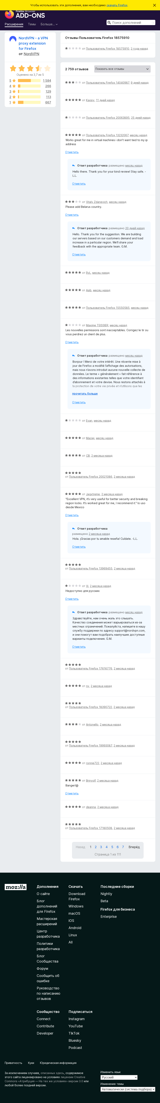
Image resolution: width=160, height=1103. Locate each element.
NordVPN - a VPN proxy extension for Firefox (33, 43)
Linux (72, 935)
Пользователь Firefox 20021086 (90, 476)
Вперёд (134, 847)
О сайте (43, 894)
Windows (76, 906)
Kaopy (90, 100)
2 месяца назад (101, 455)
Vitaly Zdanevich (97, 202)
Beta (104, 901)
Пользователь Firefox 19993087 (90, 745)
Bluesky (74, 1040)
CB (88, 455)
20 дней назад (135, 228)
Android (74, 928)
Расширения (14, 24)
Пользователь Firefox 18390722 (90, 707)
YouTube (75, 1026)
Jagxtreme (93, 494)
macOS (74, 913)
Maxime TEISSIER (97, 325)
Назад (80, 847)
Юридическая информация (58, 1062)
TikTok (74, 1033)
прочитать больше (85, 393)
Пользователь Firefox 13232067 (107, 135)
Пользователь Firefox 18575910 (107, 48)
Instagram (76, 1019)
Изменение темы (112, 1083)
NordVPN (31, 54)
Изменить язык (110, 1072)
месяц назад (138, 135)
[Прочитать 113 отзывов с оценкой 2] (29, 96)
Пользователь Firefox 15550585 (108, 307)
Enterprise (108, 916)
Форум (42, 968)
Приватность (13, 1062)
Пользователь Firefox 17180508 (90, 828)
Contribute (45, 1026)
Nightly (106, 894)
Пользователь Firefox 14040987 (107, 82)
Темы (32, 24)
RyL (88, 272)
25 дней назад (140, 117)
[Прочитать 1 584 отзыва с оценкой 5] (29, 80)
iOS (71, 921)
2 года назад (139, 48)
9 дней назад (139, 82)
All (70, 942)
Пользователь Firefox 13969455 (90, 568)
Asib (89, 290)
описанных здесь (52, 1073)
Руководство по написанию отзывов (48, 993)
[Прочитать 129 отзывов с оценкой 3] (29, 91)
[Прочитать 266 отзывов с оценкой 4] (29, 86)
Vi (87, 586)
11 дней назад (105, 100)
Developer (45, 1033)
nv (87, 686)
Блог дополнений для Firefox (47, 906)
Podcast (75, 1048)
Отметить (72, 152)
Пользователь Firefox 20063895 (108, 117)
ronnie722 (92, 763)
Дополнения (47, 887)
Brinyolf (91, 780)
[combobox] (131, 22)
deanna (91, 807)
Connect (44, 1019)
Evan (89, 420)
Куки (31, 1062)
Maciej (90, 438)
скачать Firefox (117, 5)
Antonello (92, 724)
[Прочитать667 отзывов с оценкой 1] (29, 102)
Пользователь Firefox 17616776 (90, 668)
